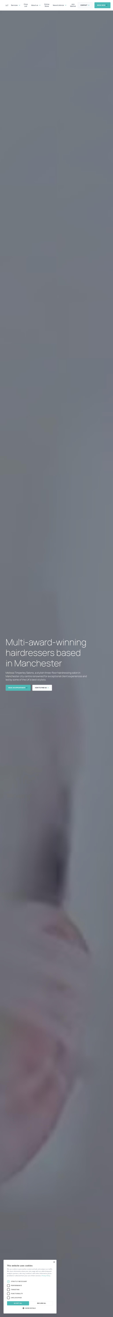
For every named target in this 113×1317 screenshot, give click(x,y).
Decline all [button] (41, 1303)
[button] (15, 5)
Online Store (46, 5)
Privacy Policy (46, 1276)
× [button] (54, 1262)
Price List (26, 5)
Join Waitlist (73, 5)
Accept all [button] (18, 1303)
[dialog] (30, 1286)
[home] (7, 5)
